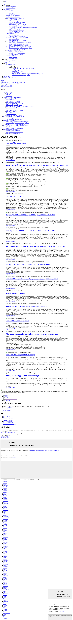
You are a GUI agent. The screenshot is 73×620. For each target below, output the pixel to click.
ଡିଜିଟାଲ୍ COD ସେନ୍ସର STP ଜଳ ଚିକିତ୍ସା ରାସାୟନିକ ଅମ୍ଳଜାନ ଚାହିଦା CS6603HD (28, 264)
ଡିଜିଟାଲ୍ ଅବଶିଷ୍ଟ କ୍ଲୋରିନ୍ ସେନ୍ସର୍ (17, 26)
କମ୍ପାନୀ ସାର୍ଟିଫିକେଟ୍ (10, 8)
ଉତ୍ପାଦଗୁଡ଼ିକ (6, 9)
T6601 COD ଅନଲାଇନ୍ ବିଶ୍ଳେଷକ (15, 196)
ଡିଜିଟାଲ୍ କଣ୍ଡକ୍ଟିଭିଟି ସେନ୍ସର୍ (16, 23)
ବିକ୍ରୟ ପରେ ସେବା (10, 64)
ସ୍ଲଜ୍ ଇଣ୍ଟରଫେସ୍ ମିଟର (14, 58)
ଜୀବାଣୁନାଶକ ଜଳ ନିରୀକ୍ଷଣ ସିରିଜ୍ (13, 50)
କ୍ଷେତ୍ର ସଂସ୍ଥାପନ (10, 60)
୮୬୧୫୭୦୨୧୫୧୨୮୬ (5, 437)
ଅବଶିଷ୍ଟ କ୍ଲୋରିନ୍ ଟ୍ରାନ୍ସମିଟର (16, 51)
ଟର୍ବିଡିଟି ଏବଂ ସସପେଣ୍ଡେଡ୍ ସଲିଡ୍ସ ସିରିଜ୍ (21, 75)
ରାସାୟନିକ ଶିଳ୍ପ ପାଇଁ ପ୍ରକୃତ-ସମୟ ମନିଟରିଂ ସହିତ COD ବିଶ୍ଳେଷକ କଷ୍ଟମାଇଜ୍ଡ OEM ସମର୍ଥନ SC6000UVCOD (37, 165)
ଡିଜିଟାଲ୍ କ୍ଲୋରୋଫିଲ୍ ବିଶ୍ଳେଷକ (16, 30)
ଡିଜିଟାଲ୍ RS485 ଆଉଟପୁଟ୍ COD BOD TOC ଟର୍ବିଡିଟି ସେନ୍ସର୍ (22, 376)
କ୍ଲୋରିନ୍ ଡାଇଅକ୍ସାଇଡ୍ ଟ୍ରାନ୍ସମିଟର (17, 53)
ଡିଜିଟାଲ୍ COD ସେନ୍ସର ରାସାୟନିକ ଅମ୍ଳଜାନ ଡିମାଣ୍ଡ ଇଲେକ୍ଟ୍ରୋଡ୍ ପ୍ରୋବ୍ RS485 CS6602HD (32, 334)
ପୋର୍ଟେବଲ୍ (11, 13)
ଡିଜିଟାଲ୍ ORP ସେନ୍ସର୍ (14, 21)
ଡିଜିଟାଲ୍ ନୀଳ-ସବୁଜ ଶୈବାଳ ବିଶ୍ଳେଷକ (17, 31)
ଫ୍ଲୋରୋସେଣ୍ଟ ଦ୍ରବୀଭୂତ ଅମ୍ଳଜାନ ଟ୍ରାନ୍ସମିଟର (20, 42)
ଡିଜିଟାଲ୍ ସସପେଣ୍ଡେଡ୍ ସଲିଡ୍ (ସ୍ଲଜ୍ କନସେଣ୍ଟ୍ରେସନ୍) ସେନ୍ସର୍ (23, 27)
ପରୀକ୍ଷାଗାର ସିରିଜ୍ (10, 10)
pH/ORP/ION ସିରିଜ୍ (10, 33)
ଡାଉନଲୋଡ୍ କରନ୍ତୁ (7, 421)
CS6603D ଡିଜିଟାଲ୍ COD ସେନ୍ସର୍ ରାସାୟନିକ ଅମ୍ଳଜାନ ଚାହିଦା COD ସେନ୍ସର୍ (26, 306)
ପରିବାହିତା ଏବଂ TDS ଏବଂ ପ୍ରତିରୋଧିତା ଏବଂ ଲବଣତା (23, 68)
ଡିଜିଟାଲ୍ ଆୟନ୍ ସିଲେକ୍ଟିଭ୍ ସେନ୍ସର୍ (17, 22)
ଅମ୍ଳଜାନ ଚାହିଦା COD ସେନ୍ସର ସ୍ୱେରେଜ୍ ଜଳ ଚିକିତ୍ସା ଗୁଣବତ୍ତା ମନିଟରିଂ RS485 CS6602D (30, 215)
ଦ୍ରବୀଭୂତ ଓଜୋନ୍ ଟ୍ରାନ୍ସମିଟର (16, 54)
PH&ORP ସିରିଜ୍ (15, 72)
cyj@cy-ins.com (7, 410)
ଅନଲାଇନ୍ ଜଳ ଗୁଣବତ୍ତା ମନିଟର (13, 15)
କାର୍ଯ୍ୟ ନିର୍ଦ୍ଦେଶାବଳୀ (8, 422)
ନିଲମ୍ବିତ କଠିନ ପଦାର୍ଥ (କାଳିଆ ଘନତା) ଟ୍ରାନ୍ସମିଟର (20, 48)
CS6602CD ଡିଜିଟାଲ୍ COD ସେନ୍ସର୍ (16, 143)
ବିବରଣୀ (13, 160)
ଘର (4, 4)
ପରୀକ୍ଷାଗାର (12, 14)
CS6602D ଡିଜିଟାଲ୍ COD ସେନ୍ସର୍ (15, 293)
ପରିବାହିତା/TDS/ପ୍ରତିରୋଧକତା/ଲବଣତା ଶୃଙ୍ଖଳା (17, 37)
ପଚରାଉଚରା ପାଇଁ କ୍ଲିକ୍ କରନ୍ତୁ (8, 432)
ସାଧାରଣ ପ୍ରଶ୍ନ (7, 76)
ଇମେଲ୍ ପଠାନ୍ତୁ (4, 436)
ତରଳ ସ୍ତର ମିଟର (13, 57)
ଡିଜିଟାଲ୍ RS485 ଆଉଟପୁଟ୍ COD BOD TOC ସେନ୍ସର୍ (20, 355)
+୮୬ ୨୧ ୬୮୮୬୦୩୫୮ (8, 409)
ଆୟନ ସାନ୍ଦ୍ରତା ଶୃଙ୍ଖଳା (17, 71)
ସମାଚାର (5, 62)
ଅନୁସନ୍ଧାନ (8, 160)
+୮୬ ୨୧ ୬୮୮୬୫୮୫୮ (7, 407)
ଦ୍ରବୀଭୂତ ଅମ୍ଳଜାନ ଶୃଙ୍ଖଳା (12, 41)
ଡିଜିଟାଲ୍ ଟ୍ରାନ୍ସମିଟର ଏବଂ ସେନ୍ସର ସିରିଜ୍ (15, 18)
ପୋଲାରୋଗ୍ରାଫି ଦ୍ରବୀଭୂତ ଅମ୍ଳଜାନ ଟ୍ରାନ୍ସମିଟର (20, 44)
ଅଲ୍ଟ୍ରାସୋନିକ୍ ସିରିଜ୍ (11, 55)
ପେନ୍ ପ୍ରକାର (12, 12)
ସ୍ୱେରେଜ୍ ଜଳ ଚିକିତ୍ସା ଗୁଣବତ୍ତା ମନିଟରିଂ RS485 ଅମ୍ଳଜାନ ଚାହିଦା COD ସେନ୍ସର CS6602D (30, 230)
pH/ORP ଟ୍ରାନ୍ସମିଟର (14, 35)
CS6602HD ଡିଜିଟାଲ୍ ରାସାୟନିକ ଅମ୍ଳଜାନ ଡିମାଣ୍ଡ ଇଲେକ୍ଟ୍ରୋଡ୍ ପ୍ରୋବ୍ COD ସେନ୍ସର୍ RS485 (32, 279)
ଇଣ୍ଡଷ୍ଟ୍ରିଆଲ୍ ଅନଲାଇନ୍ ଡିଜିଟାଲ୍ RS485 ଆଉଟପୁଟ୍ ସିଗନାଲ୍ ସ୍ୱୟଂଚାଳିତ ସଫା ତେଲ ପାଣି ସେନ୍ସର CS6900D (35, 246)
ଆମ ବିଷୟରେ (6, 416)
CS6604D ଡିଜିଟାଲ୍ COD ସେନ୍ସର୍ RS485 (17, 321)
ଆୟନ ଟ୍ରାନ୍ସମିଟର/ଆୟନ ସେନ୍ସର (17, 36)
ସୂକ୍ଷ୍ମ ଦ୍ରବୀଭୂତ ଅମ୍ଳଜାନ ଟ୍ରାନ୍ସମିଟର (18, 45)
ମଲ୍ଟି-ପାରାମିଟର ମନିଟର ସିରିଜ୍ (13, 17)
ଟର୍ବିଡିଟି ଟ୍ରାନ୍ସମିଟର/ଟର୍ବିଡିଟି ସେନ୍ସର (17, 49)
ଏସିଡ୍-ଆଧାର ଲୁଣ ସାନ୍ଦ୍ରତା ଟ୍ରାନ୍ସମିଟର (18, 40)
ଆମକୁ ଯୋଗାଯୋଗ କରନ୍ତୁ (9, 77)
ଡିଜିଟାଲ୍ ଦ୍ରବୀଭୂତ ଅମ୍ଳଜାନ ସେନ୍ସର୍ (17, 24)
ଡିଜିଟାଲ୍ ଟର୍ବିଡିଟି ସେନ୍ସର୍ (14, 28)
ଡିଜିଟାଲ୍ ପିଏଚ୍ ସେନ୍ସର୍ (14, 19)
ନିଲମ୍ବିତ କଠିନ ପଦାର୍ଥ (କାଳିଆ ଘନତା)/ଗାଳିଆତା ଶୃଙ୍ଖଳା (18, 46)
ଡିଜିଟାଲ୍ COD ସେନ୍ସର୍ (14, 32)
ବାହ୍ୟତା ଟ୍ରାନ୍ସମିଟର (14, 39)
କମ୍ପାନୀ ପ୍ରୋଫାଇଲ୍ (11, 6)
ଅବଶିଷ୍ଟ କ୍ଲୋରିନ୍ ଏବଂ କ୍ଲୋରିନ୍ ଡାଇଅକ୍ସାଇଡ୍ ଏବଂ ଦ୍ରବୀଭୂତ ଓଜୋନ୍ (28, 73)
